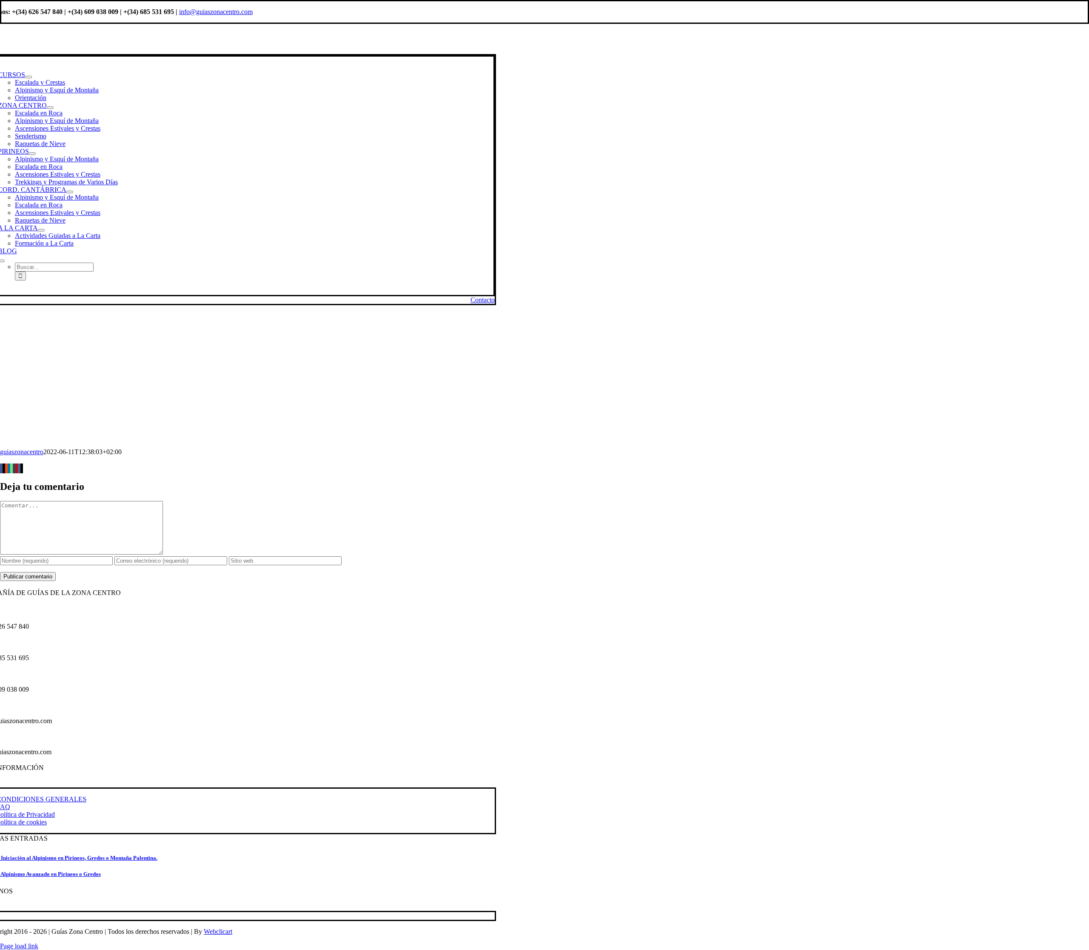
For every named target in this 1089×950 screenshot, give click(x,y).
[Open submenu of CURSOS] (28, 77)
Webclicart (218, 931)
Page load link (19, 946)
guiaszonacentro (21, 451)
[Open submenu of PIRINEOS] (32, 153)
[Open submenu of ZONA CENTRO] (50, 107)
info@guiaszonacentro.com (216, 11)
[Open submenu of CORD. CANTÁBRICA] (69, 192)
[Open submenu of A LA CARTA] (41, 230)
